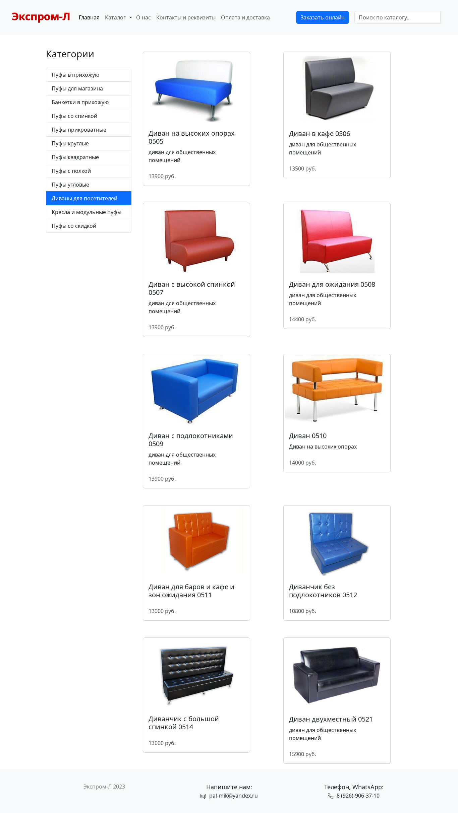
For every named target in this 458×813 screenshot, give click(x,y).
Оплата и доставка (245, 17)
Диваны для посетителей (84, 198)
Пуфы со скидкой (74, 225)
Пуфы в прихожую (75, 74)
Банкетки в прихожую (80, 102)
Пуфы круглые (70, 143)
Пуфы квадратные (75, 157)
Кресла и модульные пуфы (86, 212)
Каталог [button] (115, 17)
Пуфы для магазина (77, 88)
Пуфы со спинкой (74, 116)
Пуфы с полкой (71, 171)
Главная (89, 17)
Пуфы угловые (70, 184)
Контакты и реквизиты (186, 17)
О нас (143, 17)
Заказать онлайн (322, 17)
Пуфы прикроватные (79, 129)
